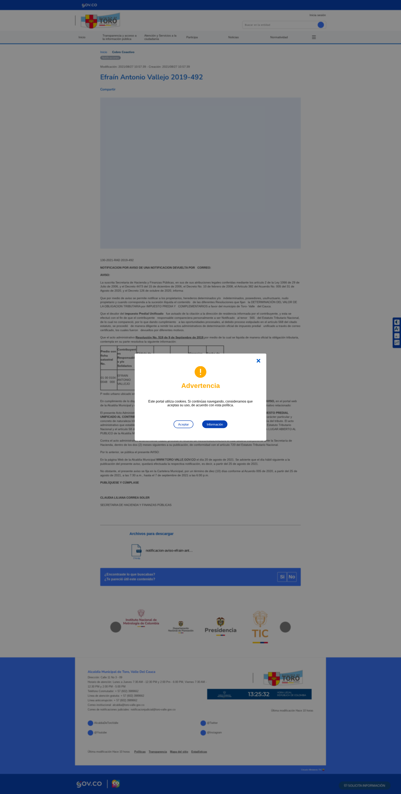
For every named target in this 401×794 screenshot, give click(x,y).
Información (215, 424)
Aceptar (183, 424)
